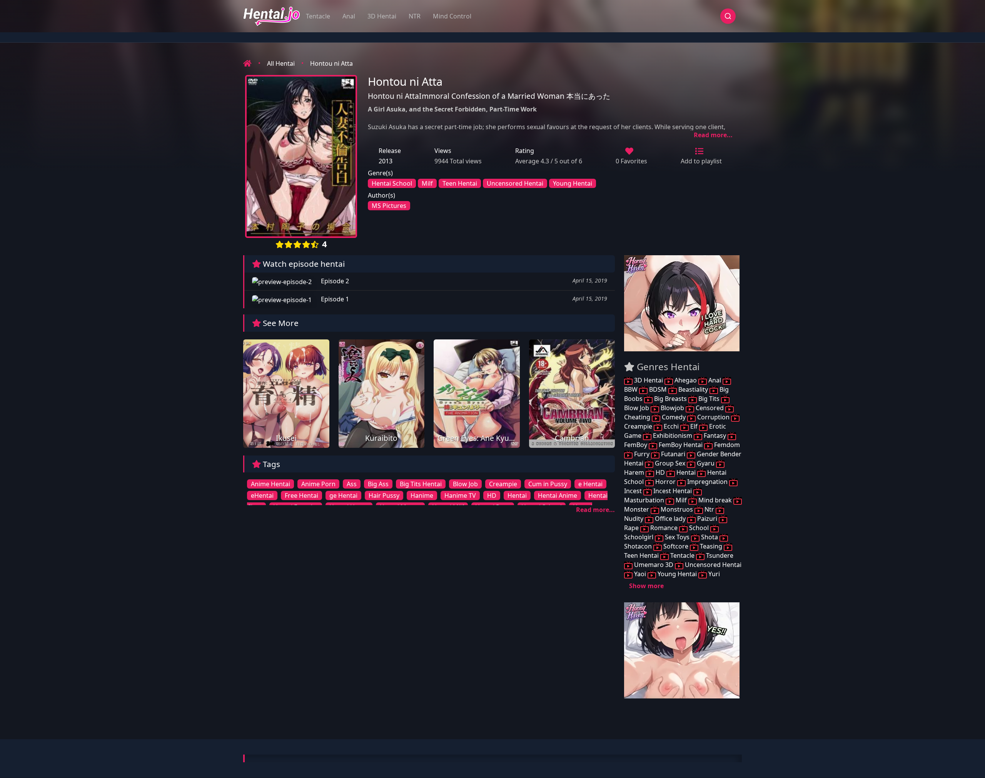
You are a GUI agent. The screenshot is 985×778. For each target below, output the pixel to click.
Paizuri (707, 518)
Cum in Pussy (547, 484)
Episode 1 (334, 299)
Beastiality (693, 389)
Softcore (676, 546)
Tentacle (318, 16)
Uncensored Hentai (515, 183)
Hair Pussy (384, 495)
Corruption (713, 417)
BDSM (658, 389)
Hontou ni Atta (331, 63)
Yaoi (640, 574)
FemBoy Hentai (680, 445)
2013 (385, 161)
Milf (427, 183)
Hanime (422, 495)
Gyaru (705, 463)
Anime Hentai (270, 484)
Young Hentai (572, 183)
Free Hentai (301, 495)
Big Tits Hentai (421, 484)
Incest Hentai (672, 491)
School (699, 528)
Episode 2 (334, 281)
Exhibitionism (672, 435)
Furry (642, 454)
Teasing (711, 546)
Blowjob (672, 408)
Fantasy (715, 435)
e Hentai (590, 484)
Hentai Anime (557, 495)
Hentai (517, 495)
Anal (348, 16)
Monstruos (677, 509)
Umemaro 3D (654, 564)
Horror (665, 481)
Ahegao (685, 380)
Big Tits (709, 398)
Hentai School (392, 183)
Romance (664, 528)
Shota (710, 537)
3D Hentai (381, 16)
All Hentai (281, 63)
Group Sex (670, 463)
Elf (694, 426)
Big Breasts (670, 398)
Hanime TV (460, 495)
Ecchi (671, 426)
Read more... (713, 135)
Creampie (503, 484)
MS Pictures (389, 205)
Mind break (715, 500)
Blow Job (465, 484)
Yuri (713, 574)
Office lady (670, 518)
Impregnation (707, 481)
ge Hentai (343, 495)
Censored (709, 408)
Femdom (726, 445)
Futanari (673, 454)
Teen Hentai (459, 183)
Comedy (673, 417)
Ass (352, 484)
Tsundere (719, 555)
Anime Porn (318, 484)
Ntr (709, 509)
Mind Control (452, 16)
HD (491, 495)
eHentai (262, 495)
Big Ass (378, 484)
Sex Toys (677, 537)
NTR (415, 16)
